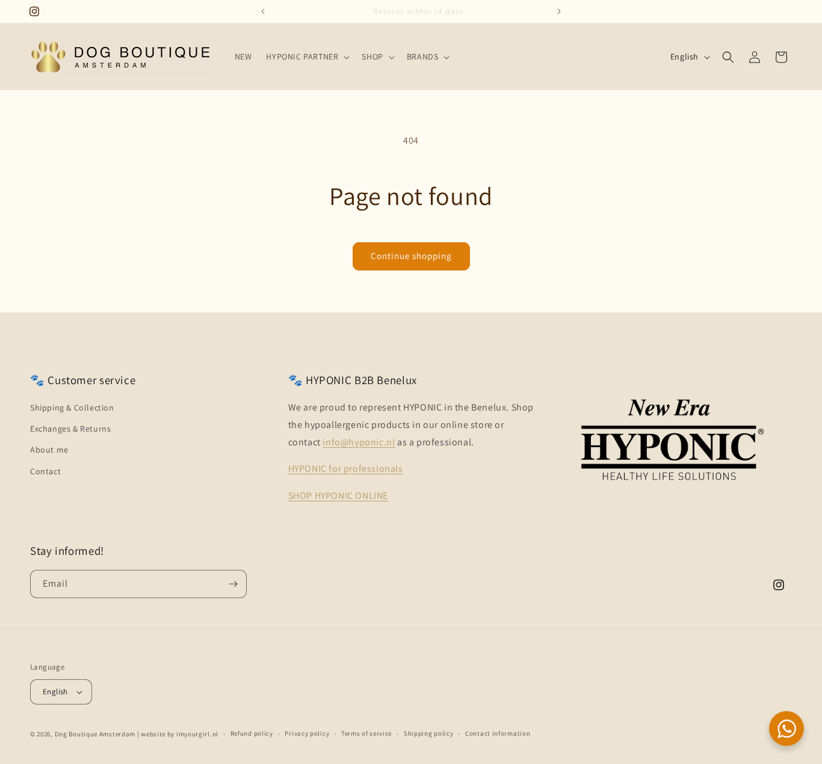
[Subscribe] (233, 584)
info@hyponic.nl (359, 442)
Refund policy (251, 733)
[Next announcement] (559, 11)
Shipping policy (429, 733)
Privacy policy (307, 733)
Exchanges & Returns (70, 428)
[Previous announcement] (263, 11)
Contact (45, 471)
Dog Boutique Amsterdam (95, 734)
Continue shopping (411, 255)
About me (49, 449)
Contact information (497, 733)
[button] (306, 56)
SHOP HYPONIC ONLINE (338, 495)
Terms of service (366, 733)
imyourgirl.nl (197, 734)
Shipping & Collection (72, 407)
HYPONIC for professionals (345, 468)
